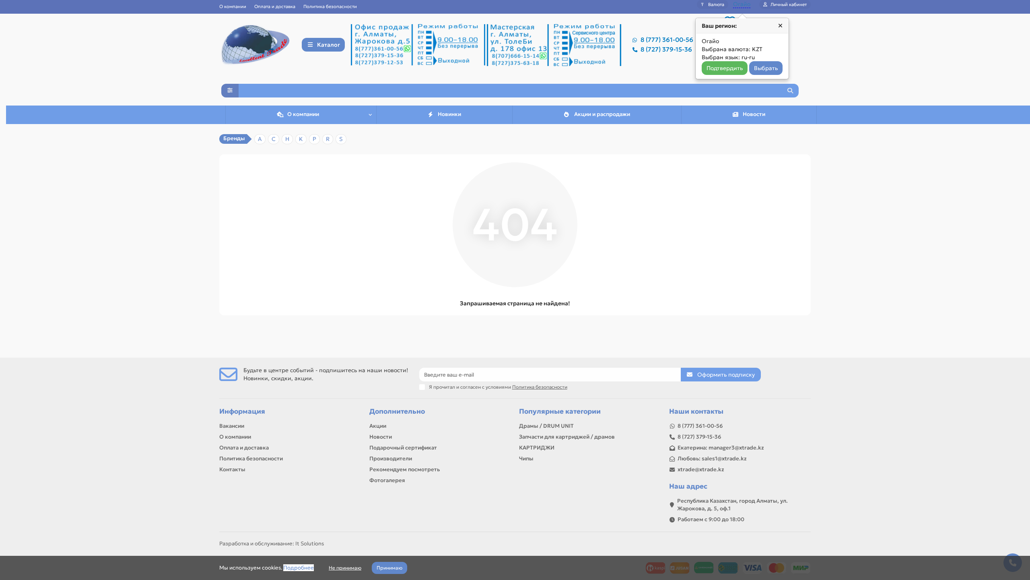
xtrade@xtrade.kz (701, 469)
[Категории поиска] (230, 90)
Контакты (232, 469)
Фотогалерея (387, 480)
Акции (377, 426)
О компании (232, 6)
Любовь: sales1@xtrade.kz (712, 458)
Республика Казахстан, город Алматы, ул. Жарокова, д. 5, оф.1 (732, 504)
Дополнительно (397, 411)
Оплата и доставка (274, 6)
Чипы (526, 458)
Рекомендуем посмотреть (404, 469)
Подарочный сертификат (403, 447)
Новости (754, 114)
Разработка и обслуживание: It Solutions (271, 543)
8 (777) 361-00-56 (667, 40)
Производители (390, 458)
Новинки (449, 114)
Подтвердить (725, 68)
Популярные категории (560, 411)
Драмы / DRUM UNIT (546, 426)
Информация (242, 411)
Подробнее (298, 567)
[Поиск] (790, 90)
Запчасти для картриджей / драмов (567, 436)
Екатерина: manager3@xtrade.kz (721, 447)
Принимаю (389, 568)
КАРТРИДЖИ (536, 447)
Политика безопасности (330, 6)
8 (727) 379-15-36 (666, 49)
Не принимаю (345, 568)
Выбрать (766, 68)
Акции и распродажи (602, 114)
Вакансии (231, 426)
